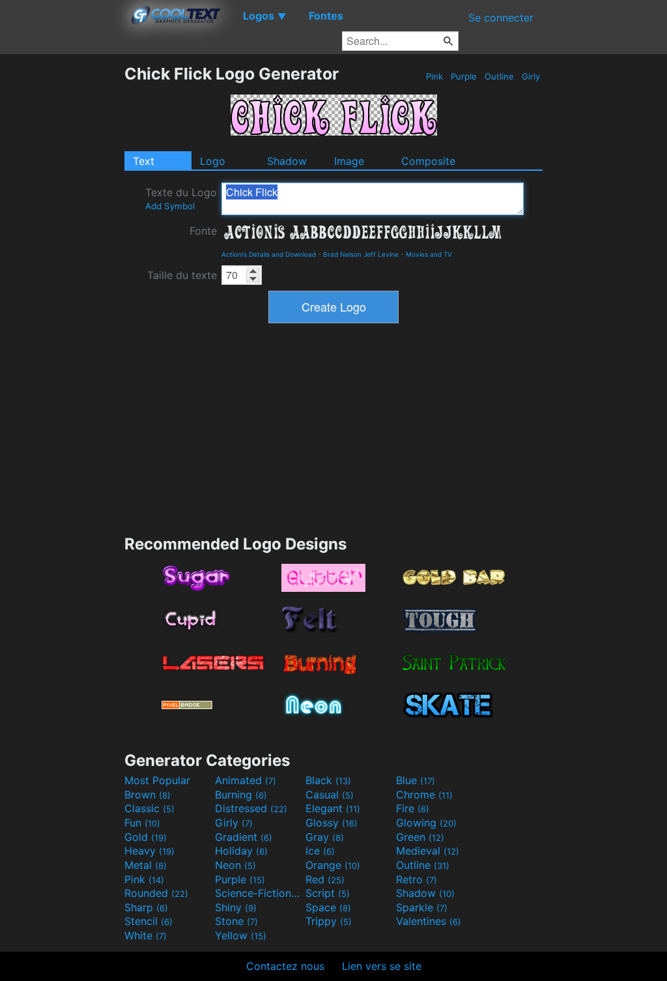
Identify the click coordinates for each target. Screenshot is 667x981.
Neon (235, 864)
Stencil (148, 921)
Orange (332, 864)
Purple (463, 76)
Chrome (424, 794)
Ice (320, 850)
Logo (212, 161)
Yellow (240, 935)
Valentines (428, 921)
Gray (324, 836)
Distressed (251, 808)
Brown (147, 794)
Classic (149, 808)
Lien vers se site (381, 966)
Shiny (236, 907)
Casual (329, 794)
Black (328, 780)
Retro (416, 879)
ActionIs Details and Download (268, 254)
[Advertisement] (62, 259)
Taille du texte (182, 275)
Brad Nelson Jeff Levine (361, 254)
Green (420, 836)
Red (325, 879)
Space (328, 907)
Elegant (332, 808)
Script (327, 893)
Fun (142, 822)
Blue (415, 780)
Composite (428, 161)
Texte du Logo (181, 198)
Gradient (243, 836)
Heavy (149, 850)
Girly (531, 76)
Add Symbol (170, 206)
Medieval (427, 850)
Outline (499, 76)
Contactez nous (285, 966)
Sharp (146, 907)
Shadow (287, 161)
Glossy (331, 822)
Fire (412, 808)
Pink (434, 76)
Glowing (426, 822)
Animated (245, 780)
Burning (241, 794)
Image (349, 161)
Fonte (203, 230)
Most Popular (157, 780)
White (145, 935)
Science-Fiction (258, 893)
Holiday (241, 850)
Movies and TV (429, 254)
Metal (145, 864)
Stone (236, 921)
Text (143, 161)
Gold (145, 836)
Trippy (328, 921)
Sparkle (421, 907)
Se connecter (500, 17)
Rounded (156, 893)
